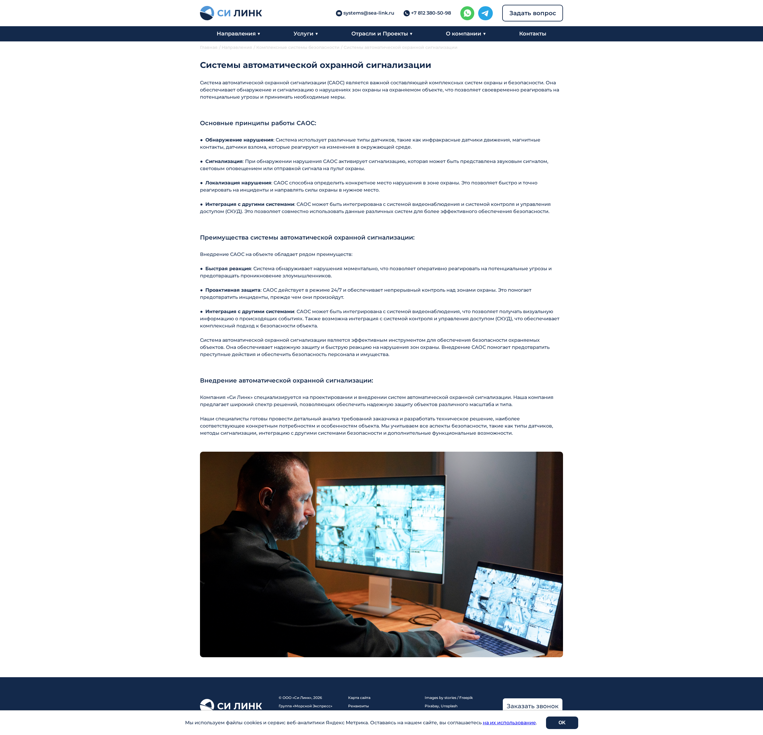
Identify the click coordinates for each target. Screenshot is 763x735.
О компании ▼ (466, 33)
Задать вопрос (532, 13)
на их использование (509, 722)
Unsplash (449, 706)
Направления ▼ (238, 33)
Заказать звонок (533, 706)
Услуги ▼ (306, 33)
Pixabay (432, 706)
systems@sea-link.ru (368, 13)
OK (562, 722)
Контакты (532, 33)
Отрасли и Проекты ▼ (382, 33)
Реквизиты (358, 706)
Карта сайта (359, 697)
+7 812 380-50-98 (431, 13)
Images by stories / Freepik (449, 697)
